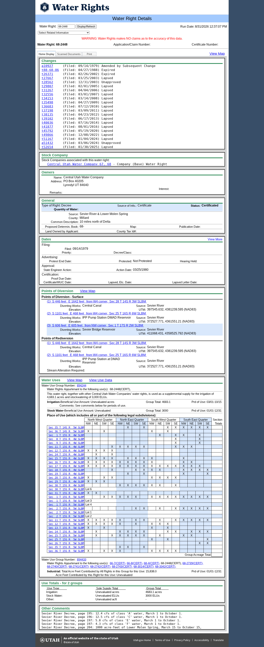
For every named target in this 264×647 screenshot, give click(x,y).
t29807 (47, 86)
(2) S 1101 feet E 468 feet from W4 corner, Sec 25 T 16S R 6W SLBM (96, 313)
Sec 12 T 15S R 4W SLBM (66, 450)
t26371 (47, 74)
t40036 (47, 122)
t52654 (47, 147)
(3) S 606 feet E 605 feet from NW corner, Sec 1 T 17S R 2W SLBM (95, 325)
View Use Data (100, 380)
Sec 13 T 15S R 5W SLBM (66, 527)
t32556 (47, 94)
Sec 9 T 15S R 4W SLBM (66, 442)
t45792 (47, 131)
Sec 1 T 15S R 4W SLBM (66, 435)
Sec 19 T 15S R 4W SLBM (66, 473)
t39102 (47, 118)
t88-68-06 (50, 70)
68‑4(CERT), (152, 563)
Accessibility (201, 640)
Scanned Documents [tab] (69, 54)
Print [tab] (89, 54)
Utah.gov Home (142, 640)
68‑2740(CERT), (57, 566)
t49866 (47, 135)
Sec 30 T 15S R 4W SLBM (66, 485)
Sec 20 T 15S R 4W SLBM (66, 477)
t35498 (47, 102)
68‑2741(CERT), (79, 566)
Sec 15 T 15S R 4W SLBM (66, 458)
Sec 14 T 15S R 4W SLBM (66, 454)
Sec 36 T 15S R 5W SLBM (66, 550)
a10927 (47, 66)
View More (215, 239)
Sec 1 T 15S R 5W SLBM (66, 496)
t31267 (47, 90)
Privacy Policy (182, 640)
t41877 (47, 127)
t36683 (47, 106)
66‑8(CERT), (135, 563)
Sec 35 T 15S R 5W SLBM (66, 547)
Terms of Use (162, 640)
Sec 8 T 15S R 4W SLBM (66, 439)
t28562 (47, 82)
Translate (218, 640)
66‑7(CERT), (118, 563)
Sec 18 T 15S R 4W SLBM (66, 469)
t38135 (47, 114)
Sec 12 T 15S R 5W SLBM (66, 523)
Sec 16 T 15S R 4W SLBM (66, 462)
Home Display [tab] (46, 54)
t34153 (47, 98)
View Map (217, 54)
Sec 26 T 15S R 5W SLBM (66, 543)
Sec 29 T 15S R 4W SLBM (66, 481)
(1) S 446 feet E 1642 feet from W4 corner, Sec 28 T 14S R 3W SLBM (97, 301)
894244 (81, 385)
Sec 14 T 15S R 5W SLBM (66, 531)
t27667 (47, 78)
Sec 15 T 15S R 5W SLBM (66, 535)
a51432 (47, 143)
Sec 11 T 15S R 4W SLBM (66, 446)
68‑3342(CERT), (165, 566)
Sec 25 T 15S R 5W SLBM (66, 539)
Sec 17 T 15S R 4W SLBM (66, 466)
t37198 (47, 110)
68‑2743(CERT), (122, 566)
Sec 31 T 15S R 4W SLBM (66, 493)
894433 (81, 559)
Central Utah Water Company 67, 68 (79, 164)
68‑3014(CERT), (144, 566)
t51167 (47, 139)
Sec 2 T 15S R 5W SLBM (66, 508)
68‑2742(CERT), (100, 566)
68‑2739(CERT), (192, 563)
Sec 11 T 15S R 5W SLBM (66, 520)
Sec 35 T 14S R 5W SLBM (66, 427)
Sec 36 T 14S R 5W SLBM (66, 431)
